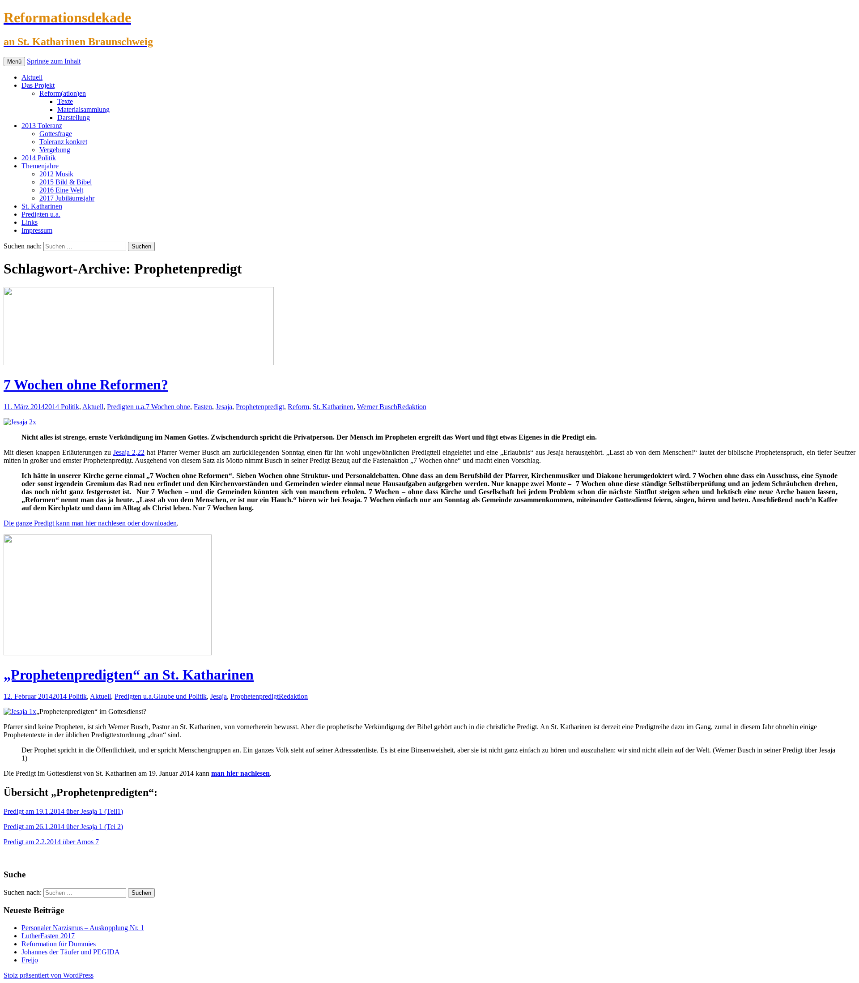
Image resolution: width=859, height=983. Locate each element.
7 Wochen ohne (168, 406)
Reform (298, 406)
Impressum (36, 230)
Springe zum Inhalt (54, 61)
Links (29, 222)
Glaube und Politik (180, 696)
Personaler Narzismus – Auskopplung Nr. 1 (82, 928)
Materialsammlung (83, 109)
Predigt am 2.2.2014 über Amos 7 (51, 842)
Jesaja (224, 406)
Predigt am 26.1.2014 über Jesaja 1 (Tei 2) (63, 826)
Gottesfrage (55, 133)
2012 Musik (56, 174)
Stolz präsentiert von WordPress (49, 975)
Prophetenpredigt (260, 406)
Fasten (203, 406)
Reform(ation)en (62, 93)
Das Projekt (38, 85)
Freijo (29, 960)
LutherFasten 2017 (48, 936)
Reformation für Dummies (58, 944)
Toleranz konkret (63, 141)
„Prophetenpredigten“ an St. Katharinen (129, 675)
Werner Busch (377, 406)
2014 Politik (38, 158)
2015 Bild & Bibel (65, 182)
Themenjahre (40, 166)
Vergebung (54, 150)
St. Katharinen (41, 206)
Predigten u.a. (40, 214)
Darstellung (73, 117)
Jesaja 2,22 (129, 452)
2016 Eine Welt (61, 190)
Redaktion (411, 406)
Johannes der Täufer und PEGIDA (70, 952)
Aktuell (32, 77)
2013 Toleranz (41, 125)
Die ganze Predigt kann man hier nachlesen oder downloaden (90, 523)
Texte (65, 101)
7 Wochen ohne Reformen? (86, 384)
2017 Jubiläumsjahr (66, 198)
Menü (14, 61)
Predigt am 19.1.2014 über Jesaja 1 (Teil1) (63, 811)
